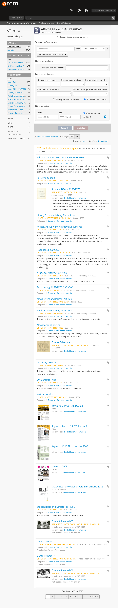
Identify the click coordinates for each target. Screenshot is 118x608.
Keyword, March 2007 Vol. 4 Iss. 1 (69, 426)
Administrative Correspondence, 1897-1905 (60, 157)
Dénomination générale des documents (90, 89)
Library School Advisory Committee (56, 215)
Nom (10, 118)
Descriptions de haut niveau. (68, 99)
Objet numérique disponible (72, 80)
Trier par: (77, 141)
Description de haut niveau (52, 67)
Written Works (45, 394)
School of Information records (20, 62)
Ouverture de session (103, 10)
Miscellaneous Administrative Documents (59, 226)
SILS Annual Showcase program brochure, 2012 (77, 486)
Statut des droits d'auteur (48, 89)
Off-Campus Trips (46, 379)
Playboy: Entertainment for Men (21, 113)
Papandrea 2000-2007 (49, 249)
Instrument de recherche (95, 80)
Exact (88, 117)
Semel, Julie (12, 85)
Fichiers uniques (14, 46)
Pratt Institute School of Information (23, 96)
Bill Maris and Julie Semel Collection (22, 66)
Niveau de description (14, 132)
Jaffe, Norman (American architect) (22, 99)
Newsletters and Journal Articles (54, 298)
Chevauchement (93, 113)
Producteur (14, 75)
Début (39, 112)
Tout (9, 59)
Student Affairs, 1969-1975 (66, 189)
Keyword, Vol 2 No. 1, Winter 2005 (70, 446)
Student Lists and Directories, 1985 (56, 506)
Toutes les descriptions (96, 99)
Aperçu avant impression (47, 136)
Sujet (10, 127)
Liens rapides (86, 10)
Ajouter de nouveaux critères (51, 54)
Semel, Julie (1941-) (15, 92)
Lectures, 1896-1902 (48, 362)
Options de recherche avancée (72, 37)
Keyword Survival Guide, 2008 (67, 405)
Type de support (16, 138)
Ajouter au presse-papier (108, 157)
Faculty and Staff (46, 177)
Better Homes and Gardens (19, 109)
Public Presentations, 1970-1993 (54, 310)
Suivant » (94, 596)
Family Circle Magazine (17, 106)
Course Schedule (61, 342)
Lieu (10, 122)
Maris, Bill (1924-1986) (16, 89)
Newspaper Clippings (48, 325)
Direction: (93, 141)
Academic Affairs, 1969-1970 (52, 272)
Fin (60, 112)
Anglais (10, 50)
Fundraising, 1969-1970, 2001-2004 (55, 287)
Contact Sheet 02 (46, 541)
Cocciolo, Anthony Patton (18, 103)
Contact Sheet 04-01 (62, 570)
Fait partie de (15, 55)
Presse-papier (71, 10)
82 (85, 596)
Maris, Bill (11, 82)
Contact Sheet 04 (46, 555)
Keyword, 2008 (59, 466)
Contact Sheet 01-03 (62, 521)
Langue (79, 10)
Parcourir (16, 17)
